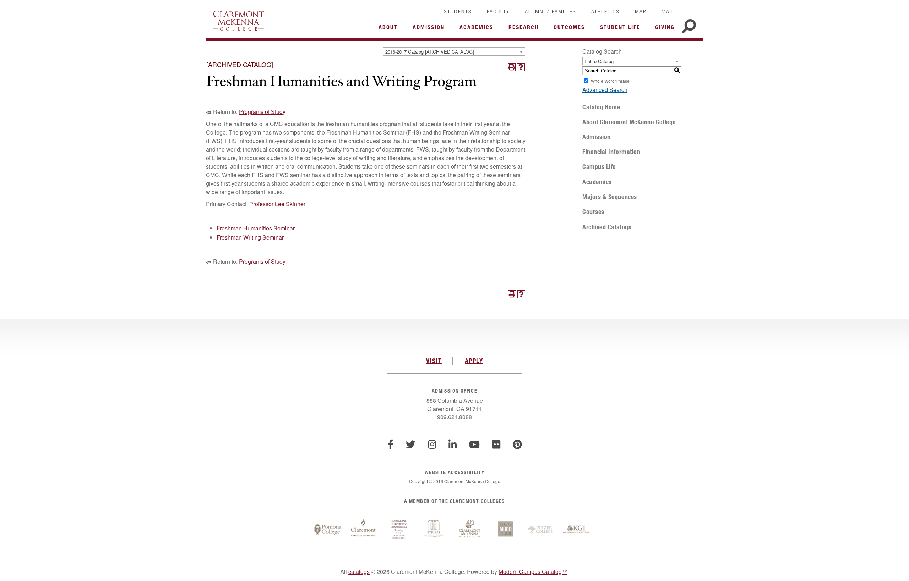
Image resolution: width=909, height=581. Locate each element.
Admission (596, 137)
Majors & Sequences (609, 197)
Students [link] (458, 11)
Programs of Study (262, 112)
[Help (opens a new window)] (521, 67)
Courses (593, 211)
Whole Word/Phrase (610, 81)
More (390, 29)
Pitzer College (541, 529)
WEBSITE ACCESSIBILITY (454, 472)
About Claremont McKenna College (629, 122)
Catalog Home (601, 107)
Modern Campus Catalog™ (533, 572)
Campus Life (599, 166)
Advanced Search (604, 90)
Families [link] (564, 11)
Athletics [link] (605, 11)
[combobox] (454, 51)
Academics (597, 182)
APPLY (474, 361)
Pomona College (327, 529)
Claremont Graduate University (363, 529)
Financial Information (611, 151)
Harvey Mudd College (505, 529)
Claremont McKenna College (238, 21)
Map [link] (641, 11)
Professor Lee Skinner (277, 204)
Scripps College (434, 529)
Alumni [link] (535, 11)
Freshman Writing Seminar (250, 237)
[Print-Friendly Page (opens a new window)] (512, 67)
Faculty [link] (498, 11)
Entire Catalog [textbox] (599, 61)
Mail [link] (668, 11)
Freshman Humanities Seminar (256, 228)
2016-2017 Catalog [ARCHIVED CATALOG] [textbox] (429, 51)
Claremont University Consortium (398, 529)
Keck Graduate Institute (576, 529)
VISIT (434, 361)
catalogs (359, 572)
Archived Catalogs (606, 227)
